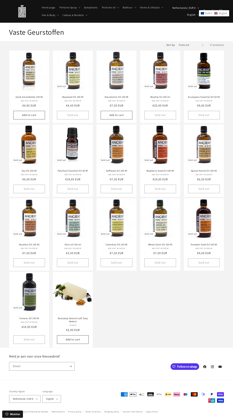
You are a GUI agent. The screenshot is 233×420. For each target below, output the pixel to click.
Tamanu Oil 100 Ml (29, 318)
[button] (69, 7)
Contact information (133, 411)
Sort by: (170, 45)
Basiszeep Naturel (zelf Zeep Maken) (73, 320)
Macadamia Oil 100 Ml (116, 97)
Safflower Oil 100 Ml (116, 170)
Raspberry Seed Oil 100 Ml (160, 170)
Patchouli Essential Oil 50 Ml (73, 170)
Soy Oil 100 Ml (29, 170)
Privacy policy (75, 411)
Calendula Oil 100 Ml (116, 244)
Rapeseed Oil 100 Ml (72, 97)
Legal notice (152, 411)
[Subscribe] (70, 366)
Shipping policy (111, 411)
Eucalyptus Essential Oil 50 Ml (204, 97)
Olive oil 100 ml (73, 244)
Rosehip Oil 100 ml (160, 97)
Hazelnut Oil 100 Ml (29, 244)
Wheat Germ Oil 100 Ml (160, 244)
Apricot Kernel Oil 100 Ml (204, 170)
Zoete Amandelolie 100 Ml (29, 97)
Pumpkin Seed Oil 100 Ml (204, 244)
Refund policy (58, 411)
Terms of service (93, 411)
